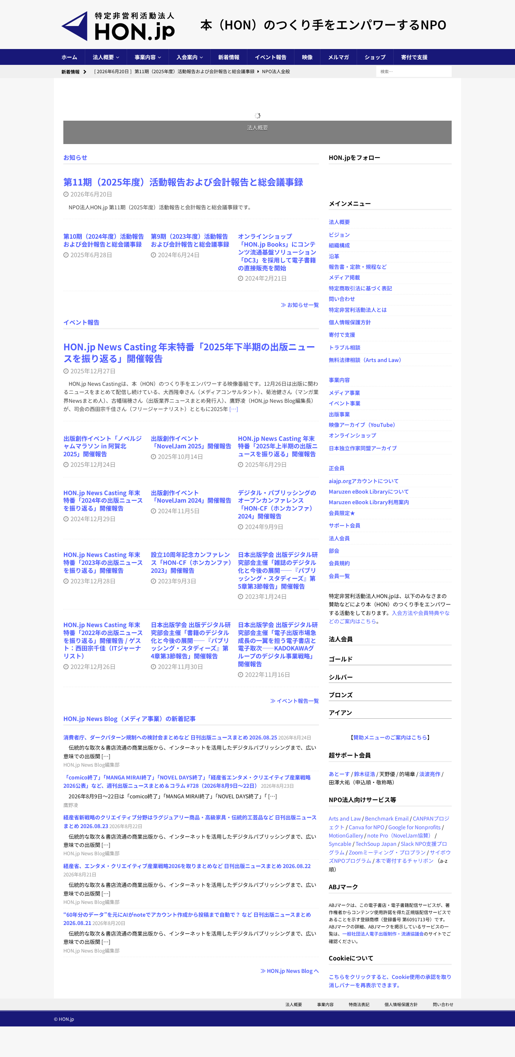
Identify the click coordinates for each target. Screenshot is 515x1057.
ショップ (375, 57)
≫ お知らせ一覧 (300, 452)
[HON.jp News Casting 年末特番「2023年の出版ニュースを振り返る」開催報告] (103, 990)
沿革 (334, 204)
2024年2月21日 (266, 426)
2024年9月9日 (264, 939)
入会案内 (187, 57)
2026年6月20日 (91, 280)
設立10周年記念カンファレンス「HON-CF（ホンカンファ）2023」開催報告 (191, 1036)
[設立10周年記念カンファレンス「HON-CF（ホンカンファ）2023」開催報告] (191, 990)
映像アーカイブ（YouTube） (363, 373)
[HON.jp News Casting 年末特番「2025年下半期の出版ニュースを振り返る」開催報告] (191, 556)
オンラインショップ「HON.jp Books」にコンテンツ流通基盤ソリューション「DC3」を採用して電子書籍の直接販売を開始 (277, 400)
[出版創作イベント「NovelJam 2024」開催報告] (191, 867)
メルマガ (338, 57)
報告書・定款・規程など (358, 215)
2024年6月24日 (179, 402)
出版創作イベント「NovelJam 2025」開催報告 (191, 794)
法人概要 (103, 57)
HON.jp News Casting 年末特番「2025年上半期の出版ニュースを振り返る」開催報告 (278, 798)
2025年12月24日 (93, 816)
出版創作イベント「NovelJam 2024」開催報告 (191, 909)
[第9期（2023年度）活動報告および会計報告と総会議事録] (191, 346)
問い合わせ (342, 247)
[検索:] (414, 71)
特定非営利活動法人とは (358, 257)
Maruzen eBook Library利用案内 (369, 450)
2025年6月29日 (266, 816)
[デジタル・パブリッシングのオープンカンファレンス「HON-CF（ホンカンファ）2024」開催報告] (278, 867)
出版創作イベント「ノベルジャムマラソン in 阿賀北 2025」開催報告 (102, 798)
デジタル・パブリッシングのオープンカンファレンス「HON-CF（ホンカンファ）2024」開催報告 (277, 917)
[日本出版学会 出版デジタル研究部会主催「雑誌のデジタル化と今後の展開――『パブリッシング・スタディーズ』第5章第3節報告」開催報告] (278, 990)
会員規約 (339, 511)
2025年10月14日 (180, 808)
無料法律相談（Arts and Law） (366, 308)
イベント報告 (271, 57)
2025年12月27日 (93, 662)
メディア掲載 (344, 225)
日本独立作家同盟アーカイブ (363, 396)
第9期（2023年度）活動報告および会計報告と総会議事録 (190, 388)
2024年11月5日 (179, 923)
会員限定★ (342, 461)
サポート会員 (344, 473)
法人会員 (339, 486)
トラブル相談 (344, 295)
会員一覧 (339, 524)
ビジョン (339, 183)
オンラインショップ (352, 383)
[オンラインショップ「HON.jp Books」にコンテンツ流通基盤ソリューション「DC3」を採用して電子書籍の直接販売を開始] (278, 346)
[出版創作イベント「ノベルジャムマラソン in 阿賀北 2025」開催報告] (103, 752)
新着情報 (228, 57)
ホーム (69, 57)
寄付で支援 (414, 57)
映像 (307, 57)
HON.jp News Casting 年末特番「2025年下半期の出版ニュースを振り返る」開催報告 (189, 643)
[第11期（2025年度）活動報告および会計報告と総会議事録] (191, 187)
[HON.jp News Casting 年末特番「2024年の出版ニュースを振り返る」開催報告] (103, 867)
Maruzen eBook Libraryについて (369, 439)
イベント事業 (344, 351)
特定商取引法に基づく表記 (360, 236)
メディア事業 (344, 341)
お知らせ (75, 100)
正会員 (337, 416)
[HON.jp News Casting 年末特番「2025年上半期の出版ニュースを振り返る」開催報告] (278, 752)
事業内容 (145, 57)
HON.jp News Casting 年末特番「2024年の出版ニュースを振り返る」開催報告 (103, 913)
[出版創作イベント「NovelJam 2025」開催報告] (191, 752)
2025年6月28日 (91, 402)
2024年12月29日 (93, 931)
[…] (233, 700)
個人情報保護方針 (350, 270)
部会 (334, 499)
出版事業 (339, 362)
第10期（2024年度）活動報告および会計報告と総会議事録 (103, 388)
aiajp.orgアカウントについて (364, 429)
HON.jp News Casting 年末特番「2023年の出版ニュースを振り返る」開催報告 (103, 1036)
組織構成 (339, 193)
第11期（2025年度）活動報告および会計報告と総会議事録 (183, 268)
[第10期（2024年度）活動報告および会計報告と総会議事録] (103, 346)
